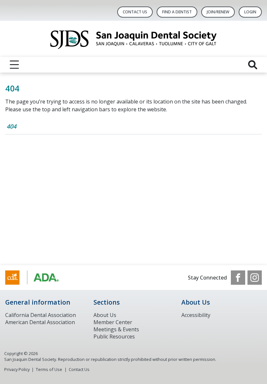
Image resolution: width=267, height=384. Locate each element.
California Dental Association (40, 315)
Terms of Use (49, 369)
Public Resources (114, 336)
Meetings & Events (116, 329)
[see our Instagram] (254, 277)
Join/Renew (218, 12)
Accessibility (195, 315)
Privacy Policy (17, 369)
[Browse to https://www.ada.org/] (38, 277)
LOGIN (250, 12)
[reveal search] (253, 65)
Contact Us (135, 12)
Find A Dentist (177, 12)
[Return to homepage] (133, 38)
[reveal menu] (14, 65)
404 (11, 126)
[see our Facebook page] (238, 277)
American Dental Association (40, 322)
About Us (104, 315)
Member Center (112, 322)
